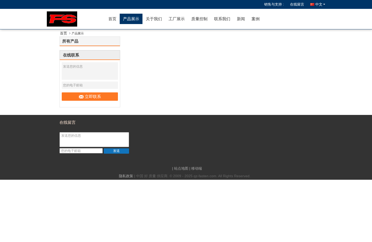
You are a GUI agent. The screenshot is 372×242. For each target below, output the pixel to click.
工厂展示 (177, 19)
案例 (256, 19)
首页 (112, 19)
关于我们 (154, 19)
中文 (318, 4)
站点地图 (181, 168)
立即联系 (93, 96)
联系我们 (222, 19)
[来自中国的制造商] (76, 19)
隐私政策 (126, 176)
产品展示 (131, 19)
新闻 (241, 19)
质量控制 (199, 19)
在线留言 (297, 4)
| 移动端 (195, 168)
